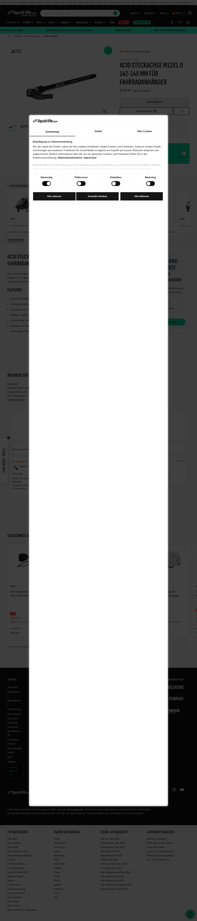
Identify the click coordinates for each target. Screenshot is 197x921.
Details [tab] (98, 131)
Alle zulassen (54, 196)
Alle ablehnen (141, 196)
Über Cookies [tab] (144, 131)
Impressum (90, 157)
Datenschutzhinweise (70, 157)
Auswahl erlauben (97, 196)
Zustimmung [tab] (52, 131)
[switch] (81, 183)
